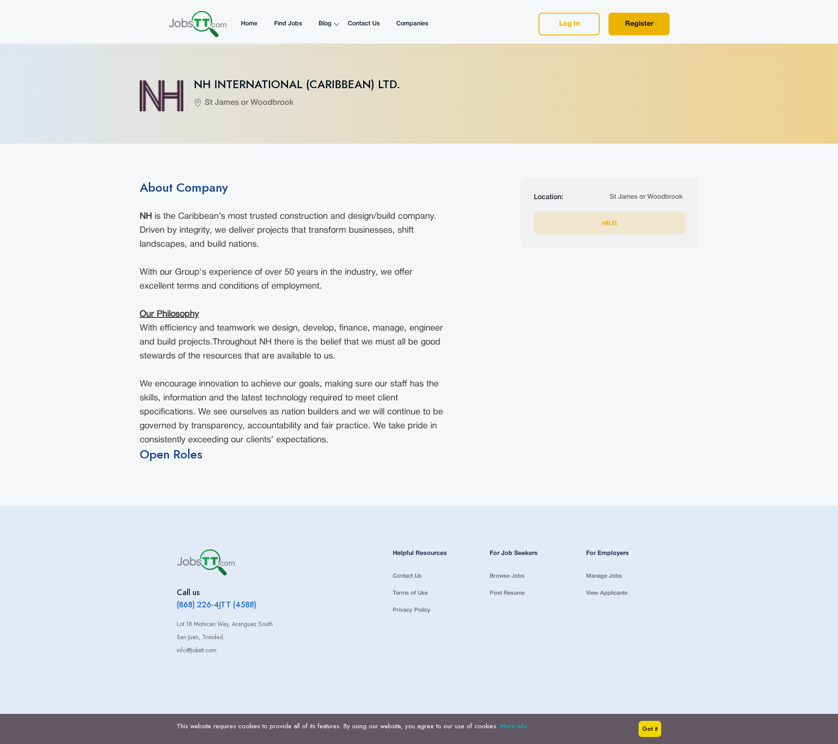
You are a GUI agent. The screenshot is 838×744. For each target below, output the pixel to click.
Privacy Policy (411, 610)
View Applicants (607, 593)
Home (249, 24)
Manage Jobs (604, 576)
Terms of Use (410, 593)
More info (513, 726)
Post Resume (507, 593)
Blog (325, 24)
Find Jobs (288, 24)
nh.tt (609, 223)
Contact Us (364, 24)
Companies (412, 24)
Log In (569, 24)
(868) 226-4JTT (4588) (216, 604)
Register (639, 24)
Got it (650, 728)
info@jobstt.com (196, 650)
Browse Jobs (507, 576)
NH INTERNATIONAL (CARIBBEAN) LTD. (297, 84)
